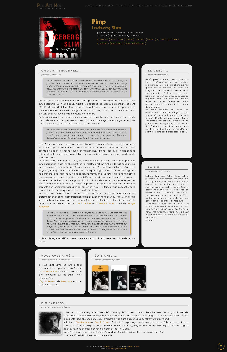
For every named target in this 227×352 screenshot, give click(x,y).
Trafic (130, 39)
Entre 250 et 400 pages (135, 43)
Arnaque (151, 39)
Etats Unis (103, 43)
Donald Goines (83, 203)
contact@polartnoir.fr (117, 349)
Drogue (140, 39)
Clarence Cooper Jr (106, 203)
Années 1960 (116, 43)
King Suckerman (47, 281)
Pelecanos (66, 281)
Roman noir (104, 39)
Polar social (118, 39)
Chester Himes (83, 322)
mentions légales (132, 346)
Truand (162, 39)
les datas (106, 346)
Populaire (173, 39)
